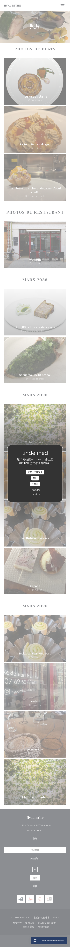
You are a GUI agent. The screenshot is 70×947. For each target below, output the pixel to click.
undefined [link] (35, 494)
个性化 (35, 484)
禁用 (35, 478)
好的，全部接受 (35, 472)
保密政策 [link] (36, 489)
